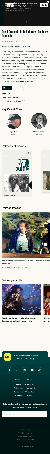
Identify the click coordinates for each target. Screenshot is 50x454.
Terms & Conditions (25, 436)
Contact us (29, 391)
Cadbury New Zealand (10, 97)
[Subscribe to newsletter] (44, 414)
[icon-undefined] (16, 88)
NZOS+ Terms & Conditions (25, 439)
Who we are (30, 384)
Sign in (44, 5)
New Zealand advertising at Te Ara (14, 101)
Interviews (18, 391)
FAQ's (29, 395)
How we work (29, 388)
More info (6, 88)
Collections (18, 388)
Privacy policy (25, 430)
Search (18, 384)
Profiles (18, 395)
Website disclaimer (25, 433)
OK (27, 22)
